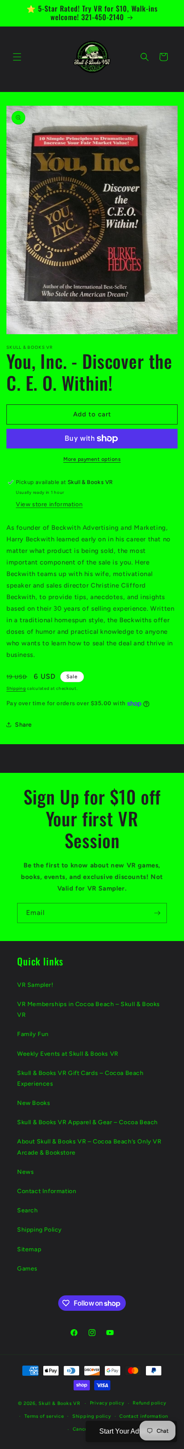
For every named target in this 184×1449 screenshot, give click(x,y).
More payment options (92, 459)
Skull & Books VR (59, 1403)
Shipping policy (91, 1416)
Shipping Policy (39, 1229)
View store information (49, 504)
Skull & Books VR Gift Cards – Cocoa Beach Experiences (80, 1078)
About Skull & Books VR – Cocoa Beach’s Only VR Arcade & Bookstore (89, 1147)
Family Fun (33, 1034)
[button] (17, 57)
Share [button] (23, 724)
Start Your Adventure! (131, 1431)
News (25, 1172)
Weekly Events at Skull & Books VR (68, 1053)
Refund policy (149, 1403)
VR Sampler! (35, 985)
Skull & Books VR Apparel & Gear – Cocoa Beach (87, 1122)
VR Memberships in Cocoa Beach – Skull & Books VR (88, 1009)
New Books (33, 1103)
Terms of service (44, 1416)
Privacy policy (107, 1403)
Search (27, 1210)
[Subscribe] (157, 913)
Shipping (16, 688)
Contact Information (46, 1191)
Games (27, 1268)
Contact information (143, 1416)
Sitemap (29, 1249)
